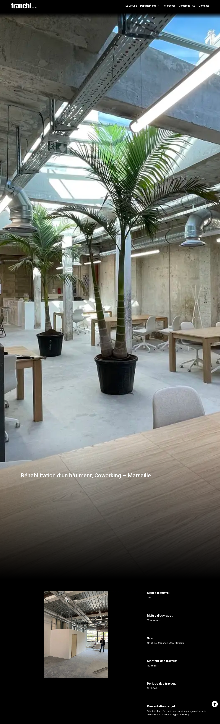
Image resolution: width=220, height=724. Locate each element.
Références (169, 5)
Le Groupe (131, 5)
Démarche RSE (187, 5)
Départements (148, 5)
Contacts (204, 5)
